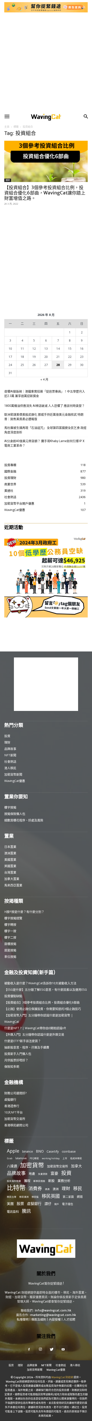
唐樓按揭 (10, 944)
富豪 (54, 1173)
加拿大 (76, 1166)
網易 (80, 1197)
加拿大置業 (11, 879)
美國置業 (10, 859)
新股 (51, 1180)
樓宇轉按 (10, 924)
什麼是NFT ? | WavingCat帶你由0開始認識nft (35, 1028)
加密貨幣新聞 (13, 774)
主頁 (6, 127)
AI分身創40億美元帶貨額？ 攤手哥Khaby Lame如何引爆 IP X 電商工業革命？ (44, 443)
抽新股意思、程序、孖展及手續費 (26, 1047)
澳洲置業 (10, 853)
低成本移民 (76, 1158)
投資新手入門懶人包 (17, 1054)
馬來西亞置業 (13, 885)
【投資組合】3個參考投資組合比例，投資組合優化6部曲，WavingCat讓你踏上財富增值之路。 (44, 193)
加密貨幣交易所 (14, 1119)
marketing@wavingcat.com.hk (53, 1315)
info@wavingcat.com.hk (53, 1310)
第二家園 (68, 1197)
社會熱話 (10, 761)
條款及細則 (38, 1319)
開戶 (56, 1204)
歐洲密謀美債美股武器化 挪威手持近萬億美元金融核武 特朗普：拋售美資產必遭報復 (43, 417)
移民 (77, 1188)
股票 (20, 1203)
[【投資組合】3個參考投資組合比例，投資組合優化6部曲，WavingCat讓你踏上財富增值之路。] (46, 161)
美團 (10, 1204)
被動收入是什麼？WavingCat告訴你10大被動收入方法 (40, 983)
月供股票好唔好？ (16, 1060)
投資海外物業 (14, 1181)
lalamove (21, 1158)
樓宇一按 (10, 931)
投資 (7, 736)
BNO (40, 1151)
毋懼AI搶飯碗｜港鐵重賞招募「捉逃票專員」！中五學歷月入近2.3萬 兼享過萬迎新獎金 (44, 394)
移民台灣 (11, 1196)
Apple (13, 1151)
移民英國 (51, 1196)
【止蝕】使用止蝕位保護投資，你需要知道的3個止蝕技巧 (42, 1009)
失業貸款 (42, 1173)
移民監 (35, 1196)
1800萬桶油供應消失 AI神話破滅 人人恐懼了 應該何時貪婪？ (44, 405)
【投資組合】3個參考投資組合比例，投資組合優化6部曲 (42, 1002)
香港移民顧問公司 (16, 1125)
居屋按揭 (10, 950)
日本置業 (10, 847)
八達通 (12, 1166)
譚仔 (48, 1204)
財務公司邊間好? (15, 1093)
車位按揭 (10, 957)
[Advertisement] (46, 63)
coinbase (69, 1151)
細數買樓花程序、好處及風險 (23, 820)
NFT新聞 (10, 755)
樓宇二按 (10, 937)
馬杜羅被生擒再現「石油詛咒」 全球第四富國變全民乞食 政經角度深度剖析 (45, 430)
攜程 (27, 1180)
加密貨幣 (32, 1165)
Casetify (53, 1151)
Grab (9, 1158)
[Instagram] (40, 1349)
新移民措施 (39, 1181)
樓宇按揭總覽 (13, 918)
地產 (32, 1173)
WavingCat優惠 (14, 781)
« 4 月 (44, 379)
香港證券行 (11, 1106)
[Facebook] (29, 1349)
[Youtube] (63, 1349)
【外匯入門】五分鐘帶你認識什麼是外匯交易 (34, 1034)
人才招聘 (69, 1319)
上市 (64, 1158)
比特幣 (16, 1188)
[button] (7, 116)
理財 (8, 180)
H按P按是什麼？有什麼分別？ (24, 912)
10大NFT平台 (13, 1112)
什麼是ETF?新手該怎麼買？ (22, 1041)
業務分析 (64, 1180)
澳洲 (56, 1189)
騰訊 (26, 1211)
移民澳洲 (24, 1196)
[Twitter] (51, 1349)
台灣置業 (10, 872)
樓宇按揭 (10, 807)
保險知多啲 (11, 1066)
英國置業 (10, 866)
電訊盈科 (13, 1211)
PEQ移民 (34, 1158)
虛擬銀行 (10, 1099)
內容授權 (55, 1319)
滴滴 (47, 1189)
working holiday (50, 1158)
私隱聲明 (23, 1319)
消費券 (35, 1188)
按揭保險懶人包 (14, 814)
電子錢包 (67, 1204)
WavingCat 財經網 (62, 1377)
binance (27, 1151)
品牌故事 (10, 749)
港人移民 (10, 768)
